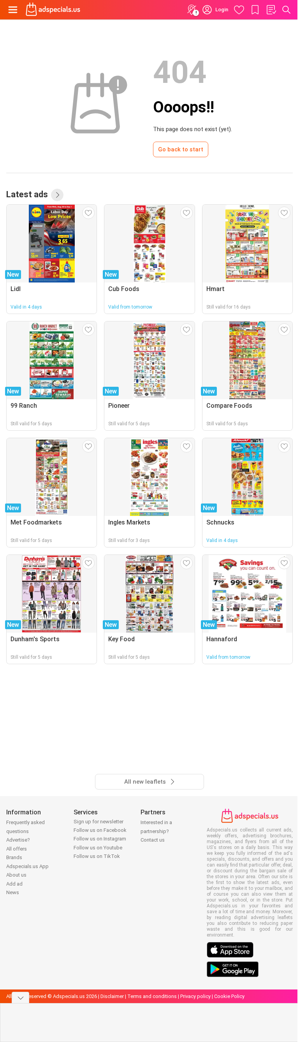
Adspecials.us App (27, 866)
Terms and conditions (152, 996)
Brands (14, 857)
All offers (16, 849)
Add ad (14, 884)
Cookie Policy (229, 996)
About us (16, 875)
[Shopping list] (271, 10)
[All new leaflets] (57, 195)
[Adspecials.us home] (53, 9)
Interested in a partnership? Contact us (156, 831)
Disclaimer (112, 996)
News (12, 892)
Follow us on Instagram (100, 839)
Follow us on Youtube (98, 848)
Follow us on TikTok (97, 856)
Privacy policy (195, 996)
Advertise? (18, 840)
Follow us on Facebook (100, 830)
